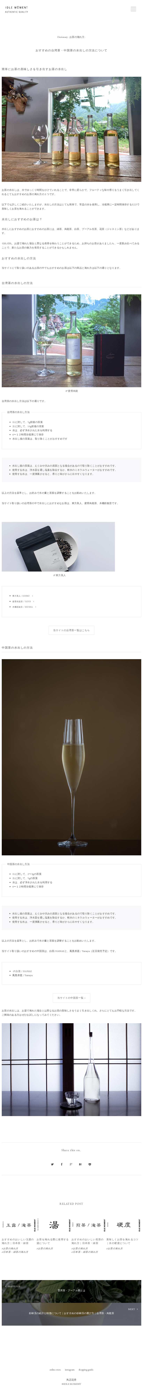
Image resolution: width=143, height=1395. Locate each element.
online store (55, 1369)
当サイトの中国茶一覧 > (71, 997)
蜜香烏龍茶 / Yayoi (21, 601)
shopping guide (86, 1369)
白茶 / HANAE (24, 971)
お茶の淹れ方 (10, 1248)
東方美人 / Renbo (21, 596)
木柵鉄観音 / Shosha (22, 607)
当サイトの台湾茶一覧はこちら (71, 630)
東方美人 (61, 575)
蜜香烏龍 (73, 390)
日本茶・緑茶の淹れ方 (15, 1251)
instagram (70, 1369)
